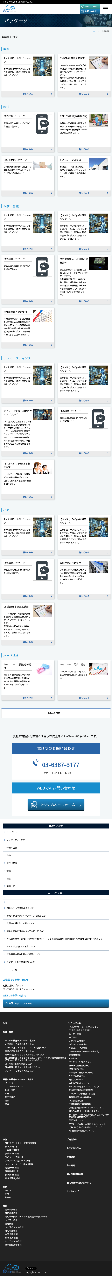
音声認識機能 (11, 1213)
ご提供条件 (72, 1139)
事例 (5, 1139)
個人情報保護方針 (75, 1174)
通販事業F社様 (12, 1171)
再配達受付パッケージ (79, 1083)
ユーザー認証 (75, 1033)
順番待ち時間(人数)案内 (80, 1097)
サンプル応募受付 (77, 1076)
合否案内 (73, 1037)
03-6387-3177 (91, 6)
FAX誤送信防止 (76, 1100)
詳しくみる (28, 93)
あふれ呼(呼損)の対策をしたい (21, 946)
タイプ (8, 1190)
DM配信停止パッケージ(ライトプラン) (86, 1107)
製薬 (9, 878)
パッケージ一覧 (74, 1023)
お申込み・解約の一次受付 (81, 1072)
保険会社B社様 (12, 1174)
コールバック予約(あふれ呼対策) (84, 1051)
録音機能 (9, 1223)
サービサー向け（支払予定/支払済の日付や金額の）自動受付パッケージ (89, 1115)
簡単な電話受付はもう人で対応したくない (26, 931)
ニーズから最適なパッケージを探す (19, 1040)
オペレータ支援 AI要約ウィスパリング (87, 1123)
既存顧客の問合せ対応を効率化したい (24, 954)
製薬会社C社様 (12, 1153)
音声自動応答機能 (13, 1244)
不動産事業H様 (12, 1150)
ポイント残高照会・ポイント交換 (84, 1086)
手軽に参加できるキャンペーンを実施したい (27, 915)
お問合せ (71, 1156)
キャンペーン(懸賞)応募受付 (82, 1093)
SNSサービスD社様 (14, 1157)
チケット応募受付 (77, 1040)
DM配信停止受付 (76, 1068)
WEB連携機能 (11, 1234)
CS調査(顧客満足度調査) (80, 1030)
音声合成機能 (11, 1209)
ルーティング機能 (13, 1241)
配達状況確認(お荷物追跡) (81, 1090)
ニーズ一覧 (12, 969)
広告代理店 (12, 862)
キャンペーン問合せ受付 (80, 1061)
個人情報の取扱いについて (79, 1182)
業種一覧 (11, 886)
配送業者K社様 (12, 1167)
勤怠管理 (73, 1058)
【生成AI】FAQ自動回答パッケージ (85, 1127)
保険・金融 (12, 847)
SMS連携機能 (11, 1237)
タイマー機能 (11, 1220)
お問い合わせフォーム (20, 1003)
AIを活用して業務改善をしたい (21, 907)
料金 (5, 1186)
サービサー (12, 832)
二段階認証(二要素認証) (80, 1104)
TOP (5, 1023)
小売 (9, 855)
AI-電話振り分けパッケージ (81, 1130)
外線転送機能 (11, 1230)
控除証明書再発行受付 (79, 1065)
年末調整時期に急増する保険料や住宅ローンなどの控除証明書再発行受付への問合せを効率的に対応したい (56, 938)
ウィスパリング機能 (14, 1227)
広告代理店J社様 (12, 1178)
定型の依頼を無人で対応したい (21, 923)
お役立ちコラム (74, 1148)
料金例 (8, 1197)
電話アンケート (76, 1079)
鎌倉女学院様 (11, 1146)
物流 (9, 870)
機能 (5, 1205)
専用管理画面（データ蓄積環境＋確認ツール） (26, 1216)
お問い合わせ (91, 11)
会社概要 (71, 1165)
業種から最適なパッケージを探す (18, 1079)
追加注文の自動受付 (78, 1044)
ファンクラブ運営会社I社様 (17, 1160)
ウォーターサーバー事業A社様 (19, 1164)
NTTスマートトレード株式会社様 (20, 1142)
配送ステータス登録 (78, 1047)
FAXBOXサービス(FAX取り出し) (84, 1026)
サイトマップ (73, 1191)
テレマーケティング (16, 839)
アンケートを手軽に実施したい (21, 961)
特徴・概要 (8, 1031)
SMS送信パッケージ (78, 1120)
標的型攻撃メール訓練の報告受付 (84, 1111)
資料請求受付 (75, 1054)
